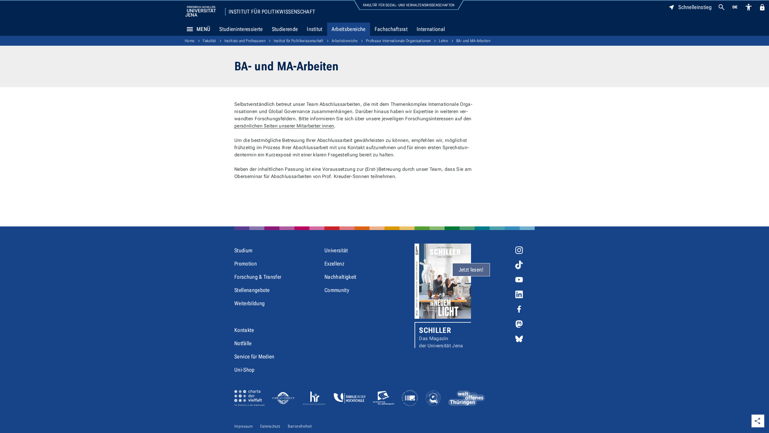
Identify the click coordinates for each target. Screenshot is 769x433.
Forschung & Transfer (257, 277)
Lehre (443, 40)
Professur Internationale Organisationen (398, 40)
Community (336, 290)
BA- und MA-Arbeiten (473, 40)
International (431, 29)
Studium (243, 250)
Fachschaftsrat (391, 29)
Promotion (245, 263)
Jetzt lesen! (471, 269)
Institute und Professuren (244, 40)
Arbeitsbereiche (349, 29)
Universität (336, 250)
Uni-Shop (244, 370)
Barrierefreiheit (300, 426)
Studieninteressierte (241, 29)
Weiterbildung (249, 303)
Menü (203, 29)
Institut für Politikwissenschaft (272, 12)
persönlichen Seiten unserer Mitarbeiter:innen (284, 126)
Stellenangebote (252, 290)
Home (189, 40)
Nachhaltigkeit (340, 277)
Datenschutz (270, 426)
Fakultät (209, 40)
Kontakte (244, 330)
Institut (315, 29)
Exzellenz (334, 263)
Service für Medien (254, 356)
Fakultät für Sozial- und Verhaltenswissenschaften (409, 5)
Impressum (243, 426)
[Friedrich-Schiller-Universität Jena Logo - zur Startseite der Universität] (200, 11)
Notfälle (243, 343)
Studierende (285, 29)
